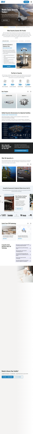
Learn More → (9, 66)
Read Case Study (19, 208)
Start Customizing (5, 21)
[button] (1, 14)
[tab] (5, 41)
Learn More (9, 181)
